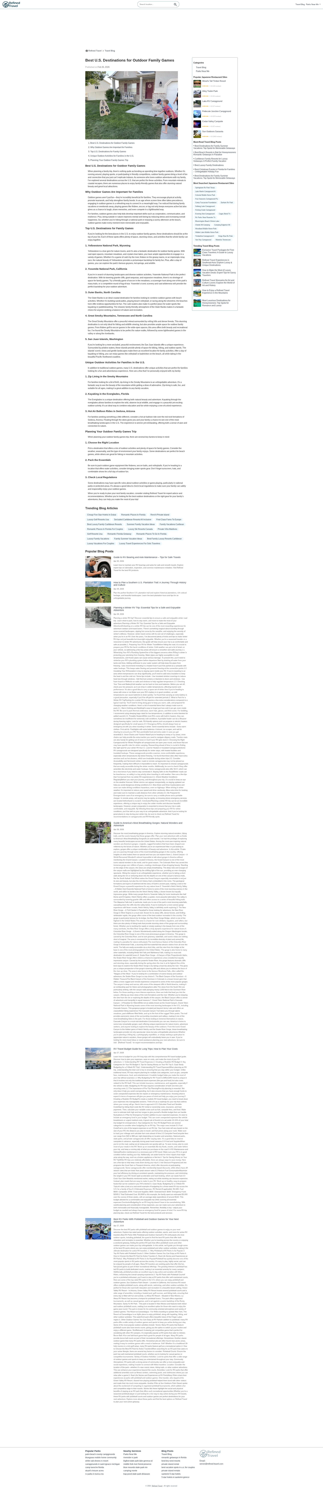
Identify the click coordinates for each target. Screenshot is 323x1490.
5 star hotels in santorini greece (175, 1477)
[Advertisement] (161, 26)
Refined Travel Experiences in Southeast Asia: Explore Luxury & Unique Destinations (217, 262)
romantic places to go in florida (151, 534)
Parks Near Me (312, 4)
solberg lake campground (205, 206)
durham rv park (227, 202)
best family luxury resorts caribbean (164, 539)
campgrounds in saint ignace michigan (102, 1464)
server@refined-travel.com (211, 1464)
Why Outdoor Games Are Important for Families (111, 147)
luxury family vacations (98, 539)
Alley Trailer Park (211, 93)
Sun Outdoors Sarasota (212, 133)
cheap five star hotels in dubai (101, 515)
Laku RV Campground (212, 103)
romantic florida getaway (119, 534)
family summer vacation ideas (128, 539)
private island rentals (171, 1471)
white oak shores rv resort (96, 1461)
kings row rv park (225, 236)
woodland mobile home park (206, 229)
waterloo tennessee (223, 240)
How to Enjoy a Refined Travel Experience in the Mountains (216, 291)
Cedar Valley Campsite (212, 123)
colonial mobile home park (205, 195)
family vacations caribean (172, 524)
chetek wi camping (202, 225)
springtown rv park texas (205, 188)
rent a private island (160, 515)
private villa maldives (167, 529)
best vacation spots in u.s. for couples (178, 1467)
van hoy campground (203, 240)
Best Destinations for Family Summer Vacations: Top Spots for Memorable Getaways (214, 147)
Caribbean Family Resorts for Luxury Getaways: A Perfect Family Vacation (210, 160)
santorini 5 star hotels (171, 1474)
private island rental (170, 1464)
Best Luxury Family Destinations (209, 165)
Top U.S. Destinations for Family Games (108, 151)
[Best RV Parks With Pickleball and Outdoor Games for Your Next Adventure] (98, 1310)
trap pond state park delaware (136, 1474)
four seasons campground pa (206, 199)
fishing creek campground (205, 210)
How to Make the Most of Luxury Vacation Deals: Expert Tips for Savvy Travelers (219, 272)
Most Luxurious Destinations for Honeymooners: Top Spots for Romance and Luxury (216, 303)
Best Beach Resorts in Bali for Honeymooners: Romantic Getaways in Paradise (214, 153)
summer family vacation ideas (141, 524)
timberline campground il (204, 236)
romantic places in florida (133, 515)
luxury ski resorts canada (140, 529)
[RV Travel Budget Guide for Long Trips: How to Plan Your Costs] (98, 1131)
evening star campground (204, 214)
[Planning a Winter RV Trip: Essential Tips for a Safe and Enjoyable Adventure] (98, 712)
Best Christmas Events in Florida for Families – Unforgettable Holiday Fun (214, 170)
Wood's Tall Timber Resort (214, 83)
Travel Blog (300, 4)
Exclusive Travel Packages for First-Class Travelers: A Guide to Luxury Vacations (218, 252)
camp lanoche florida (94, 1467)
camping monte (130, 1471)
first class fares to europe (168, 519)
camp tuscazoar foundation (205, 202)
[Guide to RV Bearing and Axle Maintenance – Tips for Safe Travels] (98, 567)
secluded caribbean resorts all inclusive (132, 519)
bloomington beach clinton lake (207, 221)
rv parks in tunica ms (94, 1474)
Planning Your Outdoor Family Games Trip (109, 160)
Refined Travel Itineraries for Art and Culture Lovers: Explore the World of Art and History (218, 282)
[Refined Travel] (11, 4)
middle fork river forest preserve (137, 1464)
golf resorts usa (94, 534)
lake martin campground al (205, 191)
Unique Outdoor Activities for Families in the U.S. (112, 156)
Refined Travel (95, 51)
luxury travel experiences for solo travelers (139, 543)
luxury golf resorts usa (98, 519)
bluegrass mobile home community (100, 1457)
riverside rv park (130, 1457)
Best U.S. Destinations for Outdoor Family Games (112, 143)
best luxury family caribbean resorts (104, 524)
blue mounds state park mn (135, 1467)
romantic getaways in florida (174, 1457)
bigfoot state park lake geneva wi (138, 1461)
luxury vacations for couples (100, 543)
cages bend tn (224, 214)
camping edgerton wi (222, 225)
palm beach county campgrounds (100, 1454)
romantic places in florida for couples (105, 529)
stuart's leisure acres (94, 1471)
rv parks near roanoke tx (205, 217)
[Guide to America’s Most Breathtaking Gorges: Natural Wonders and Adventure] (98, 933)
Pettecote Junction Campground (216, 113)
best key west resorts (171, 1461)
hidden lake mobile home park (206, 232)
